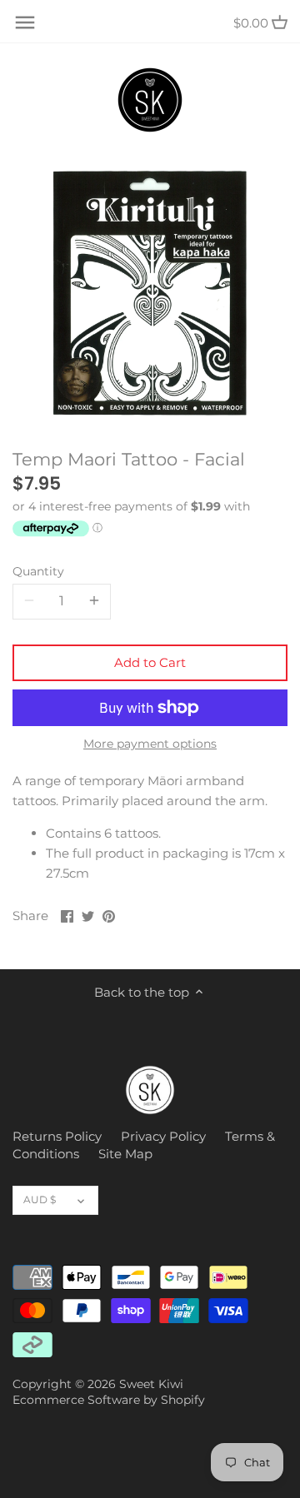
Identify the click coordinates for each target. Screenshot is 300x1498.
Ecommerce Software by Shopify (108, 1399)
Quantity (38, 571)
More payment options (150, 744)
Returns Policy (57, 1136)
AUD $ (39, 1199)
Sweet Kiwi (151, 1384)
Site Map (125, 1154)
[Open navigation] (25, 22)
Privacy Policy (163, 1136)
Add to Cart (150, 662)
